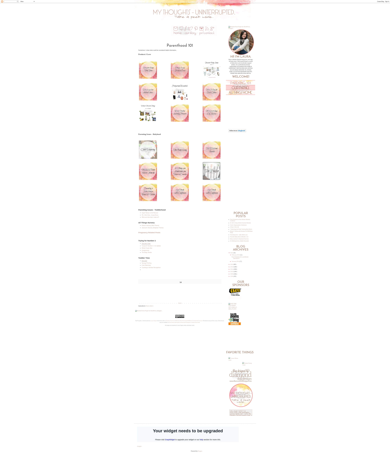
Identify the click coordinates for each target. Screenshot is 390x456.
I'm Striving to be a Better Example (239, 241)
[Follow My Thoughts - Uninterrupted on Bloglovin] (237, 131)
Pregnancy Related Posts (149, 233)
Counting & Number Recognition (151, 267)
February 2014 (236, 255)
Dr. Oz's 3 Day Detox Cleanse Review (240, 223)
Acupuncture (145, 250)
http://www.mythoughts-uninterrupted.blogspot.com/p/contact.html (184, 322)
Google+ (139, 446)
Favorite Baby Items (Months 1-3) (239, 237)
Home (179, 303)
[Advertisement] (180, 295)
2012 (231, 267)
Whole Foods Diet (147, 248)
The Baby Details (147, 252)
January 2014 (236, 261)
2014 (231, 253)
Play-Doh (144, 261)
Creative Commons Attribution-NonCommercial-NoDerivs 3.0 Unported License (184, 320)
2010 (231, 271)
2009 (231, 274)
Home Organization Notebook (238, 225)
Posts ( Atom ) (149, 306)
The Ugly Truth (146, 243)
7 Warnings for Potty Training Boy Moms (241, 229)
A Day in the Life (234, 227)
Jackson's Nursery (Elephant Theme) (152, 228)
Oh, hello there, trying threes (150, 215)
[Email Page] (180, 282)
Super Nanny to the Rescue (150, 213)
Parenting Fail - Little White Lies (239, 235)
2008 (231, 276)
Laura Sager (154, 320)
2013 (231, 264)
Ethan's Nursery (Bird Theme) (150, 225)
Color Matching (146, 265)
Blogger (200, 451)
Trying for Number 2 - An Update (151, 246)
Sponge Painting (146, 263)
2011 (231, 269)
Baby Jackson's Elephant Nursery (239, 239)
